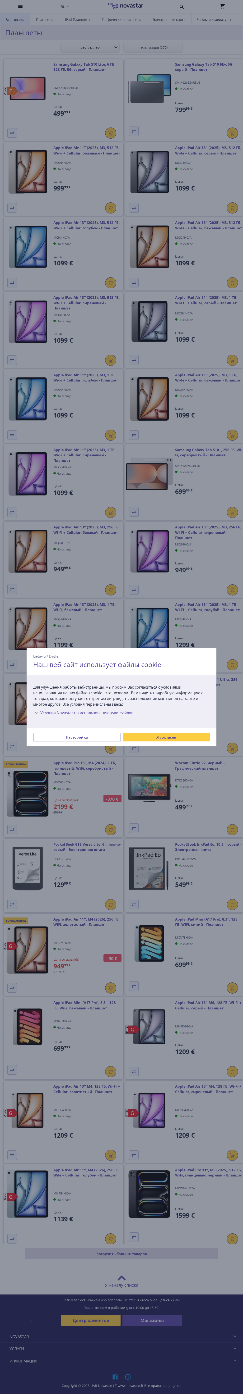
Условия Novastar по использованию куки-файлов (86, 712)
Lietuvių (39, 656)
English (55, 656)
